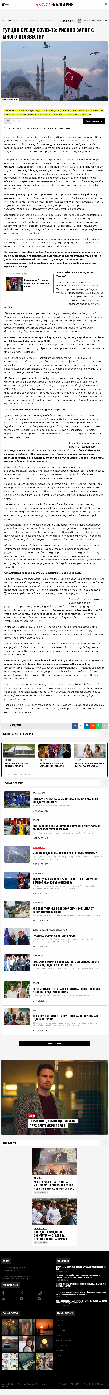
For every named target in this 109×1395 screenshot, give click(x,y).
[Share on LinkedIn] (87, 726)
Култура (59, 1350)
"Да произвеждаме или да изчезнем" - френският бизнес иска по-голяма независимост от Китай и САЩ (54, 1187)
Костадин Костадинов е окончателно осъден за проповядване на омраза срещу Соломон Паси (50, 1237)
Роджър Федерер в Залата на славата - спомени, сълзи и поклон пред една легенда (67, 990)
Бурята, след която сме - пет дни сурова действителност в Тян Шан (81, 1268)
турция (6, 733)
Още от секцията (54, 1043)
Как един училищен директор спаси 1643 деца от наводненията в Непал (63, 910)
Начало (62, 1384)
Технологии (61, 1345)
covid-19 (16, 733)
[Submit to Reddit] (93, 726)
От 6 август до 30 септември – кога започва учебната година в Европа (65, 1017)
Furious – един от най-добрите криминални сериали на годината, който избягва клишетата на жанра (78, 1277)
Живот (59, 1326)
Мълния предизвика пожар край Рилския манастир (65, 853)
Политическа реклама (94, 1384)
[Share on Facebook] (75, 726)
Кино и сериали (63, 1340)
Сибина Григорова (10, 1270)
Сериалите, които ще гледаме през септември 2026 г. (53, 1123)
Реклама (75, 1384)
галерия (59, 1321)
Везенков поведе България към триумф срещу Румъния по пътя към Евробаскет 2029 (67, 827)
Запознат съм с (39, 128)
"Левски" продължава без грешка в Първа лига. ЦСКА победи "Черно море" (65, 800)
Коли (58, 1355)
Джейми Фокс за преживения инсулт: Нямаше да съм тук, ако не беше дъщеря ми (81, 1285)
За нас (6, 1261)
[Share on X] (81, 726)
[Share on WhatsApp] (99, 726)
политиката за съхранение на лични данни (48, 128)
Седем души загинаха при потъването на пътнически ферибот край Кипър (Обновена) (65, 880)
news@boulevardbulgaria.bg (15, 1278)
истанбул (28, 733)
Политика (60, 1331)
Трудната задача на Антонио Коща (54, 935)
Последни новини (13, 782)
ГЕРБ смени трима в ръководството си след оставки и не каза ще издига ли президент (66, 963)
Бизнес (59, 1335)
